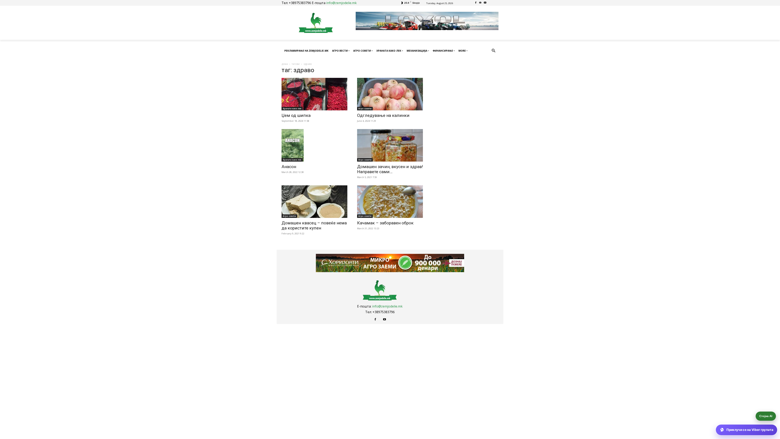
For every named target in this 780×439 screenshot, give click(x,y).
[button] (493, 51)
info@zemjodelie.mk (341, 3)
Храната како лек (292, 108)
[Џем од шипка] (314, 94)
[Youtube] (485, 3)
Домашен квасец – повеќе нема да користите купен (314, 225)
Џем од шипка (296, 115)
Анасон (289, 166)
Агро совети (365, 108)
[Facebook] (475, 3)
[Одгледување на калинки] (390, 94)
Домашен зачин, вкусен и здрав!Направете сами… (390, 169)
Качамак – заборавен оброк (385, 223)
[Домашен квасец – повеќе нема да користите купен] (314, 201)
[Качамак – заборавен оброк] (390, 201)
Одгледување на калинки (383, 115)
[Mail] (480, 3)
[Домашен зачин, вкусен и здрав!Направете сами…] (390, 145)
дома (285, 64)
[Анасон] (314, 145)
